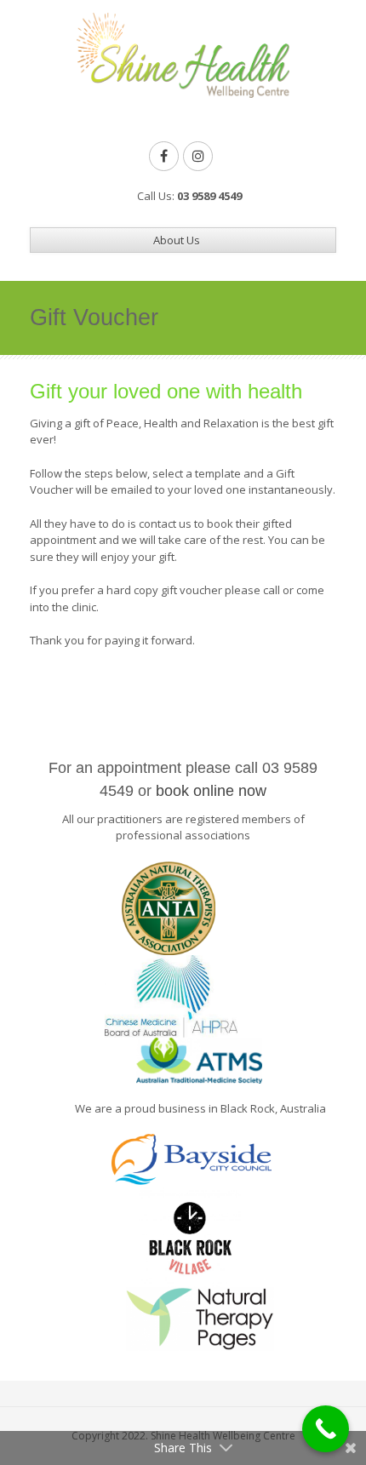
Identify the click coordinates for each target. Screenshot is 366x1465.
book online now (211, 790)
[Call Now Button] (325, 1428)
